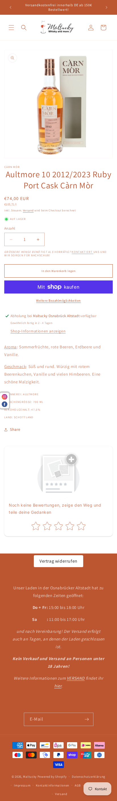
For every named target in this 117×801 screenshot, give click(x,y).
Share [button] (15, 429)
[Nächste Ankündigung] (106, 7)
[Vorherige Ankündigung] (10, 7)
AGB (78, 785)
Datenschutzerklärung (88, 777)
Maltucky (30, 777)
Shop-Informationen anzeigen (38, 331)
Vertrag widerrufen (58, 561)
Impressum (22, 785)
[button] (11, 27)
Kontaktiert (82, 252)
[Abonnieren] (87, 719)
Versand (28, 210)
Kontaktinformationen (52, 785)
